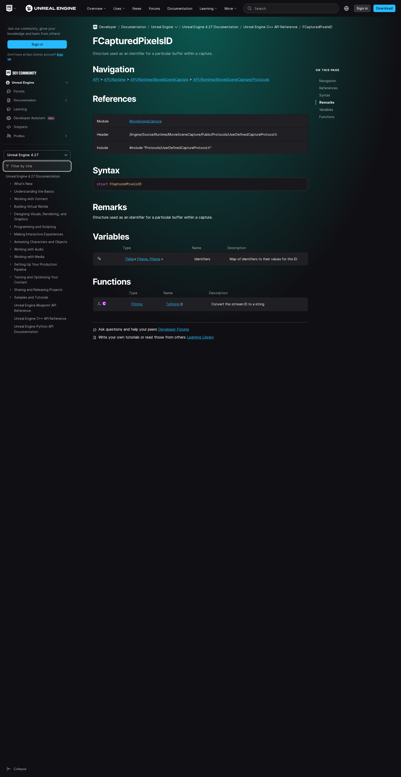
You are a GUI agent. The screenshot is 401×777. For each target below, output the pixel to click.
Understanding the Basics (34, 191)
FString (136, 304)
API (96, 79)
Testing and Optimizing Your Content (36, 279)
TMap (129, 259)
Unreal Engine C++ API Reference (40, 318)
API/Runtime (115, 79)
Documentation (133, 27)
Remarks (326, 102)
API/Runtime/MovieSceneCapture (159, 79)
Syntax (324, 95)
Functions (326, 117)
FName (142, 259)
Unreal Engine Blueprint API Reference (35, 307)
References (328, 88)
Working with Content (31, 199)
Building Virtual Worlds (31, 206)
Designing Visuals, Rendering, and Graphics (40, 216)
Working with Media (29, 257)
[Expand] (10, 183)
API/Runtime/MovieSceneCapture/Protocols (231, 79)
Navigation (327, 80)
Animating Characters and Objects (40, 242)
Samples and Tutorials (31, 297)
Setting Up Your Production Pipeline (35, 266)
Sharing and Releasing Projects (38, 290)
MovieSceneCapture (145, 121)
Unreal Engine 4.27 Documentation (33, 176)
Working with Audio (29, 249)
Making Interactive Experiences (38, 234)
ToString (172, 304)
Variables (326, 110)
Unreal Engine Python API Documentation (33, 328)
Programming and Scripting (35, 227)
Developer (107, 27)
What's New (23, 184)
